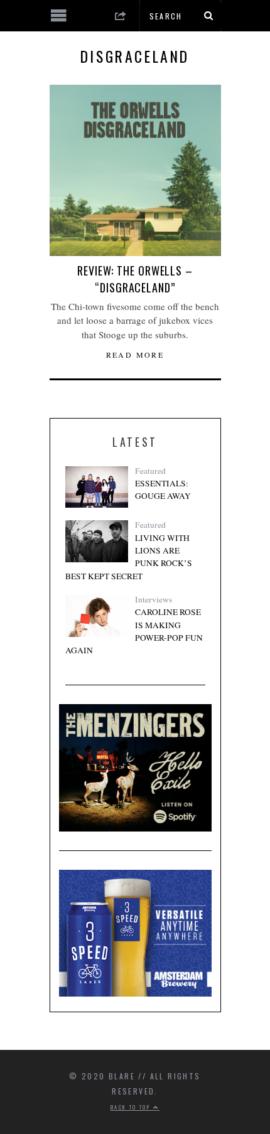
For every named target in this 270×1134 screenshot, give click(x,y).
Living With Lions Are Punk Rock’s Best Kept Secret (128, 557)
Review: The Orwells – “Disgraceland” (135, 279)
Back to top (132, 1107)
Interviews (153, 599)
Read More (135, 354)
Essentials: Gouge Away (163, 489)
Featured (150, 470)
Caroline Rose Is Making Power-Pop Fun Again (134, 631)
